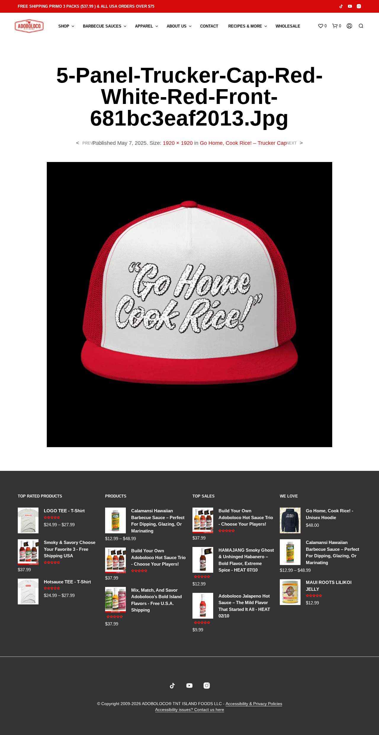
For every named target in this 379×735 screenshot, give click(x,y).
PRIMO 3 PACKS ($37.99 (71, 6)
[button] (322, 26)
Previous (92, 143)
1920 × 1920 (178, 143)
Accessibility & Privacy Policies (254, 704)
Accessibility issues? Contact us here (189, 709)
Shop (63, 26)
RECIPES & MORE (245, 26)
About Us (177, 26)
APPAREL (144, 26)
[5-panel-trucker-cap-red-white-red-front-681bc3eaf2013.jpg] (189, 304)
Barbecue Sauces (102, 26)
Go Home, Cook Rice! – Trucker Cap (243, 143)
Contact (209, 26)
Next (291, 143)
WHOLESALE (288, 26)
